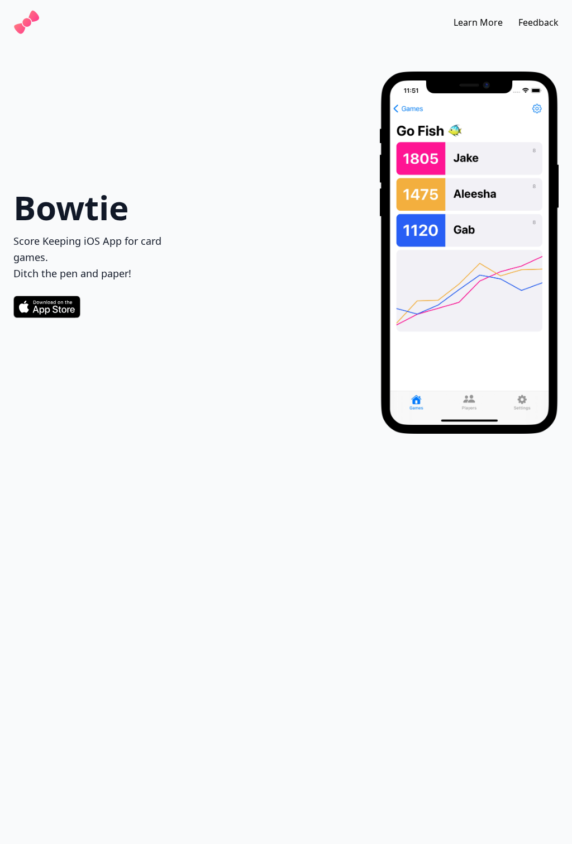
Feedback (538, 22)
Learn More (478, 22)
